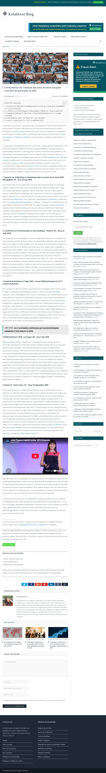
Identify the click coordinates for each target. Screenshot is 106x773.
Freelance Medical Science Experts (84, 190)
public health (59, 205)
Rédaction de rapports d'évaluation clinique (51, 744)
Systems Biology (15, 427)
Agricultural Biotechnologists (82, 201)
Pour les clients (60, 37)
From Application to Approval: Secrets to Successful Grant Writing (85, 329)
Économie (23, 208)
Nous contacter (7, 753)
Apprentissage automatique (21, 202)
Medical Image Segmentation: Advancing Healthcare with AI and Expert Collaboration (87, 321)
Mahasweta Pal (9, 96)
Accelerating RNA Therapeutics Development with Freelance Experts (87, 290)
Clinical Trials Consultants (81, 161)
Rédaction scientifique (45, 748)
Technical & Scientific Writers (82, 144)
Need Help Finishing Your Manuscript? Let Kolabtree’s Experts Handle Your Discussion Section (87, 349)
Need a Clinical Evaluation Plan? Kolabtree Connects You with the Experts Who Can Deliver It (88, 264)
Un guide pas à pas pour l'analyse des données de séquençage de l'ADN (85, 393)
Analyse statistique (44, 740)
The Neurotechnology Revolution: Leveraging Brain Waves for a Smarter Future (87, 335)
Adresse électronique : (81, 221)
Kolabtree (6, 731)
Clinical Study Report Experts (82, 194)
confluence (58, 425)
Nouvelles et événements (60, 96)
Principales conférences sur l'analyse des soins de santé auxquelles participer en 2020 (35, 645)
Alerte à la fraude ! (40, 2)
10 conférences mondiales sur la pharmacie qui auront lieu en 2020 (13, 644)
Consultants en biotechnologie (83, 151)
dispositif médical (54, 292)
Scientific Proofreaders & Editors (83, 158)
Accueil (5, 740)
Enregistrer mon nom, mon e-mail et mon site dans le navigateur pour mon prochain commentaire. (35, 700)
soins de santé (19, 131)
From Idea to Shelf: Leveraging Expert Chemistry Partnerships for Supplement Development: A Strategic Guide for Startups (88, 315)
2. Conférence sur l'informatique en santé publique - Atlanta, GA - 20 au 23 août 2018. (34, 111)
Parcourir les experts (9, 749)
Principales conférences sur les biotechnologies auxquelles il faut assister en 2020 (59, 645)
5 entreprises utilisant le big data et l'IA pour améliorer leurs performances (87, 410)
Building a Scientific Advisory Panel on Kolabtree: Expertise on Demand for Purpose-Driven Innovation (87, 296)
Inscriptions (21, 214)
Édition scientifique (44, 757)
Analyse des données (45, 728)
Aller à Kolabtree (53, 2)
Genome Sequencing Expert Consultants (86, 204)
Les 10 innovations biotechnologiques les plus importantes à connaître (87, 416)
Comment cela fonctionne (69, 2)
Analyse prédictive (9, 342)
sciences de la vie (35, 166)
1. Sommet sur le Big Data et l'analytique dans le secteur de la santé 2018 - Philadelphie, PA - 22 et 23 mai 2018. (35, 107)
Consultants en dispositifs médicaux (84, 147)
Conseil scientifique (44, 736)
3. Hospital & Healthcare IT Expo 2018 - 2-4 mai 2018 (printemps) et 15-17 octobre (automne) (33, 114)
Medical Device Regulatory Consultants (85, 186)
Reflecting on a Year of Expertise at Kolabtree (87, 257)
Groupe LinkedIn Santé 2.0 (28, 433)
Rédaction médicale (44, 753)
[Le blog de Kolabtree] (18, 13)
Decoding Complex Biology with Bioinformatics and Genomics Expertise (87, 284)
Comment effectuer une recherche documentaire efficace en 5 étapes (84, 404)
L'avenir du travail (12, 41)
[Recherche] (100, 41)
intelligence (52, 157)
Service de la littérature (45, 732)
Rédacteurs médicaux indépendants (84, 140)
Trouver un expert (86, 2)
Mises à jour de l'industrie (37, 37)
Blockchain (53, 199)
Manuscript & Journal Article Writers (84, 197)
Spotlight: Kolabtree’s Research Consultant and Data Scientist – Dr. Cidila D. (88, 303)
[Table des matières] (64, 103)
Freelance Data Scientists (81, 208)
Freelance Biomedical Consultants (84, 179)
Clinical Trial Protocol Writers (82, 176)
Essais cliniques (60, 300)
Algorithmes (18, 199)
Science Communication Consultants (84, 169)
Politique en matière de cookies (12, 761)
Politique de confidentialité (86, 244)
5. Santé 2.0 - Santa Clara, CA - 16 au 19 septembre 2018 (24, 120)
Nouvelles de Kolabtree (14, 37)
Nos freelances (30, 41)
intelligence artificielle (22, 137)
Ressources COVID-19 (78, 37)
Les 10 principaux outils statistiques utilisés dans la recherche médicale (86, 388)
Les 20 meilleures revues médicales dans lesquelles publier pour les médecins (86, 377)
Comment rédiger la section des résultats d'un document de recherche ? (87, 371)
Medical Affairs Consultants (82, 183)
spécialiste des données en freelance (33, 525)
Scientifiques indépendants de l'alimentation (87, 154)
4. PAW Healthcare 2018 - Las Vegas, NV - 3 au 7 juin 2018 (25, 118)
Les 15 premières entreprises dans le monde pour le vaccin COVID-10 (87, 399)
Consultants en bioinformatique (83, 165)
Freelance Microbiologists (81, 172)
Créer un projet (7, 744)
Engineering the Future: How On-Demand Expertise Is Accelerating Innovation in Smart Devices (87, 272)
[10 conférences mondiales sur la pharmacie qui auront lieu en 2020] (12, 633)
